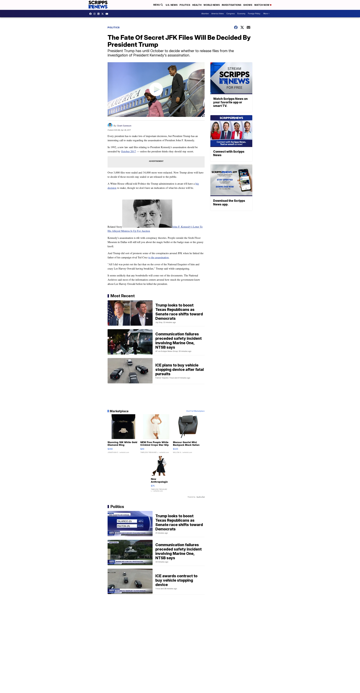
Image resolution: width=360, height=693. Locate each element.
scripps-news (99, 14)
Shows (247, 5)
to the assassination (158, 257)
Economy (241, 13)
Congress (230, 13)
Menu (157, 5)
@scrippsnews (108, 14)
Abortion (205, 13)
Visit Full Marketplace (195, 411)
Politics (185, 5)
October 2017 (128, 151)
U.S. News (172, 5)
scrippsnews (91, 14)
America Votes (217, 13)
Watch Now (262, 5)
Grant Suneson (124, 125)
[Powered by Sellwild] (200, 497)
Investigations (231, 5)
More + (266, 13)
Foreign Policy (254, 13)
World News (211, 5)
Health (197, 5)
